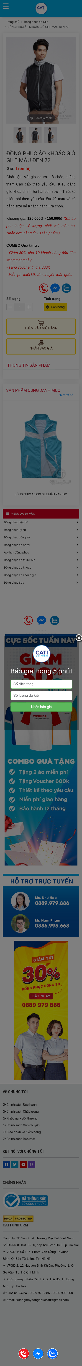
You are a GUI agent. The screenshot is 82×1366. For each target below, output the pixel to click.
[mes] (38, 1358)
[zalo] (52, 1358)
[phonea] (24, 1358)
